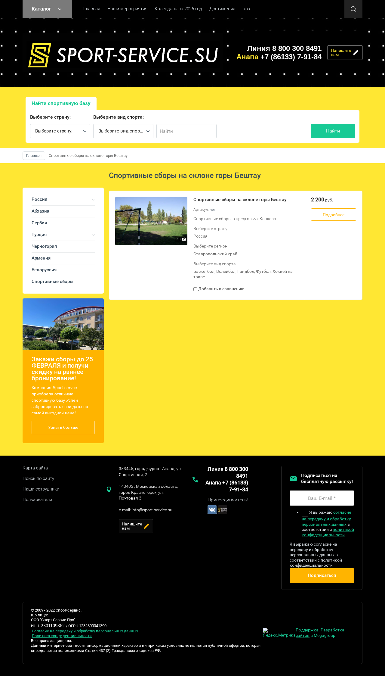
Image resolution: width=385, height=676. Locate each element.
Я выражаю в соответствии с (328, 523)
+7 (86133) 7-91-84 (279, 57)
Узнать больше (63, 427)
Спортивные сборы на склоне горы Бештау (239, 199)
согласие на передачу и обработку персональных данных (326, 518)
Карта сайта (35, 468)
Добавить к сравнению (220, 288)
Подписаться (322, 575)
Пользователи (37, 499)
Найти (333, 131)
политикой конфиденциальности (328, 532)
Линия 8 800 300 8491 (284, 48)
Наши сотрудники (41, 489)
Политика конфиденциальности (62, 636)
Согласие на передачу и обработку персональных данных (85, 631)
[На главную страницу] (123, 52)
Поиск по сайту (38, 478)
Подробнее (333, 214)
